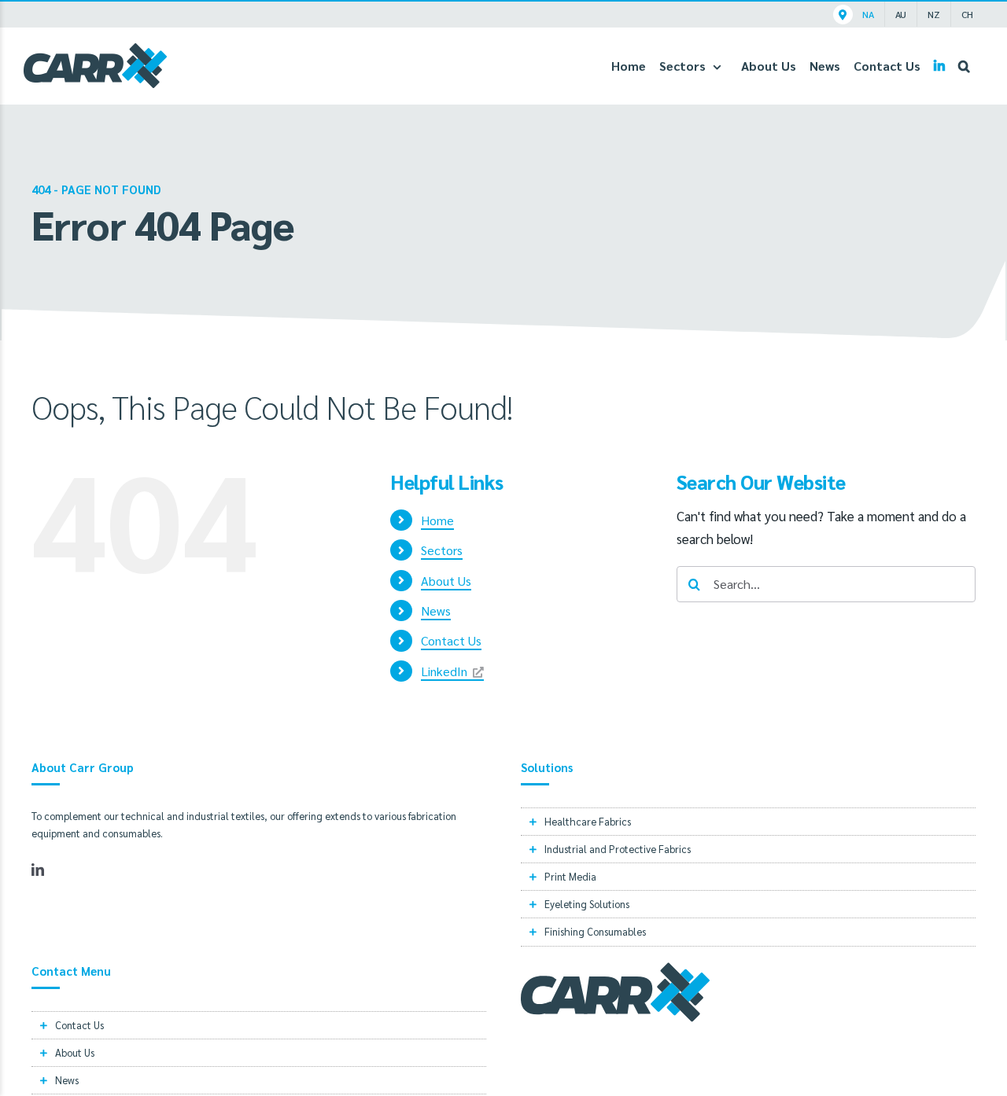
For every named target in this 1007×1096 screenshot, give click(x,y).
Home (437, 520)
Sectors (442, 550)
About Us (446, 580)
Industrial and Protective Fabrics (617, 848)
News (436, 610)
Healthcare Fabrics (587, 821)
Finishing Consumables (595, 931)
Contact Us (451, 640)
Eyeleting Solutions (586, 903)
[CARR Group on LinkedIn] (939, 66)
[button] (964, 66)
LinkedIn (444, 671)
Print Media (570, 876)
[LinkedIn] (37, 869)
